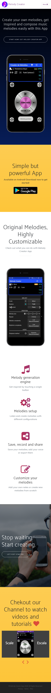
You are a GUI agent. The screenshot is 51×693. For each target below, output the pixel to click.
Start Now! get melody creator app (25, 39)
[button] (11, 307)
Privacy (20, 689)
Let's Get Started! (15, 554)
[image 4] (25, 644)
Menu (45, 4)
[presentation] (23, 662)
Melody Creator (16, 4)
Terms (26, 689)
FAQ (31, 689)
